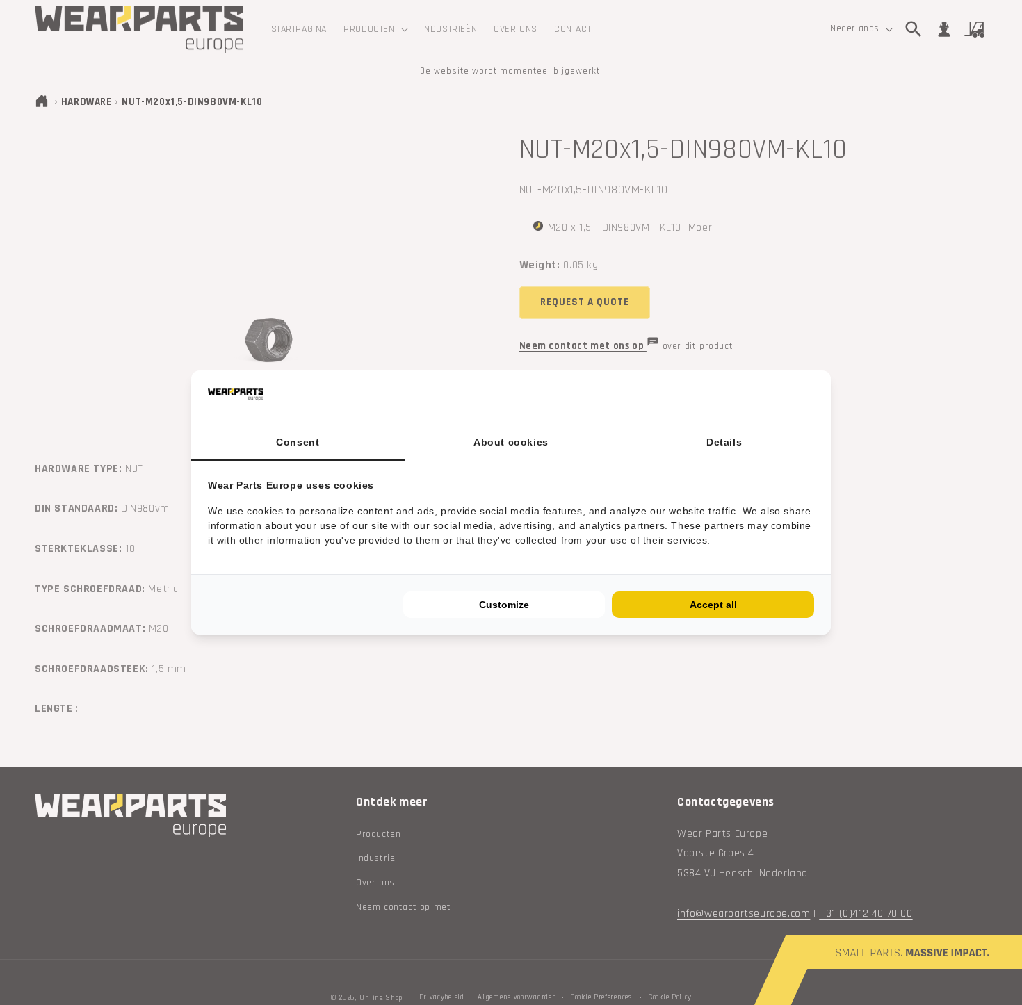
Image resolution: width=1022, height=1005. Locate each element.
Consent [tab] (297, 442)
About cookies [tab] (511, 442)
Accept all (713, 604)
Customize (504, 604)
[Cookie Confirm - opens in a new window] (810, 398)
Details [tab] (724, 442)
